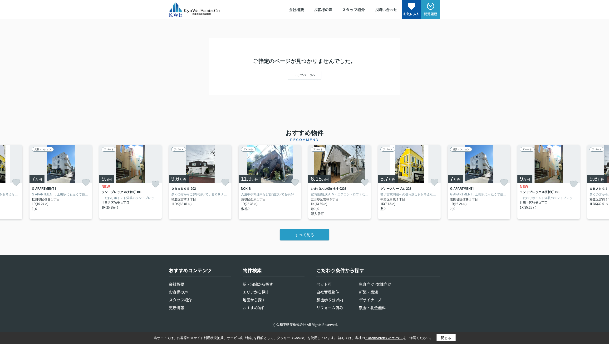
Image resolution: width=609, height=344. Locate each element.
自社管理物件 (327, 292)
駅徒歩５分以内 (329, 300)
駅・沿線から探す (258, 284)
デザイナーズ (370, 300)
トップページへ (304, 75)
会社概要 (296, 9)
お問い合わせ (385, 9)
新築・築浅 (368, 292)
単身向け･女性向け (375, 284)
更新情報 (176, 307)
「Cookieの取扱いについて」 (384, 338)
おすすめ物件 (254, 307)
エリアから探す (256, 292)
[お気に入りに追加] (16, 182)
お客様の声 (323, 9)
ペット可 (324, 284)
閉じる (446, 338)
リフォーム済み (329, 307)
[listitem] (200, 182)
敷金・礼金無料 (372, 307)
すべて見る (304, 235)
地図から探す (254, 300)
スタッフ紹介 (353, 9)
